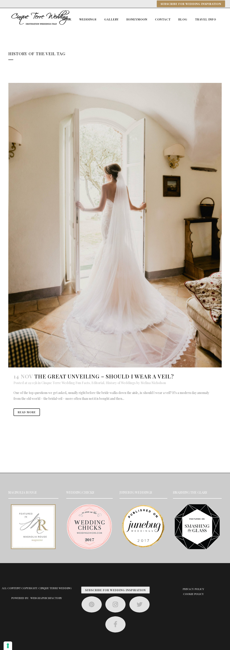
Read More (27, 412)
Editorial (97, 383)
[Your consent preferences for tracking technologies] (8, 645)
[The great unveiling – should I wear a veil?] (115, 225)
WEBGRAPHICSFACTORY (46, 598)
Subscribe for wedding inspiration (191, 4)
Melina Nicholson (153, 383)
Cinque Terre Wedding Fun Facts (65, 383)
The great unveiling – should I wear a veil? (104, 376)
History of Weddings (121, 383)
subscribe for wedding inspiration (115, 590)
